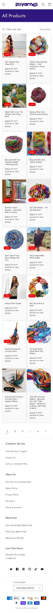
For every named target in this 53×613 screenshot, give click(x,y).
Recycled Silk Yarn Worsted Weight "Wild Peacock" (12, 162)
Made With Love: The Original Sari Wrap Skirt (14, 114)
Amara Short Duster (13, 303)
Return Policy (12, 488)
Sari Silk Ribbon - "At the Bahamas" (38, 208)
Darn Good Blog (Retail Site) (19, 525)
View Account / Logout (16, 451)
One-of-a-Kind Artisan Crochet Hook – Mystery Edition (14, 399)
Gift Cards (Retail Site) (16, 531)
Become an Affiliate (14, 538)
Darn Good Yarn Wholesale (29, 608)
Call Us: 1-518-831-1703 (16, 464)
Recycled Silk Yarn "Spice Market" (37, 161)
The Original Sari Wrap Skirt (12, 63)
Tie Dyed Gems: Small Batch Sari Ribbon (36, 351)
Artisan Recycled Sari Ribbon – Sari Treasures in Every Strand (38, 65)
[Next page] (46, 431)
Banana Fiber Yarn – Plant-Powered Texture (39, 113)
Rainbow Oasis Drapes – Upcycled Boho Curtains (13, 209)
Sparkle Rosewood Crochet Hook (12, 350)
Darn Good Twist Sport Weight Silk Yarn (12, 257)
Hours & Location (14, 507)
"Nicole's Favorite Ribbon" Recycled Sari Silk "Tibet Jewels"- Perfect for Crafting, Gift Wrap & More (38, 402)
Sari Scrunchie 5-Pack (37, 304)
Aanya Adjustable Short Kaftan (37, 256)
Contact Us (11, 457)
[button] (3, 4)
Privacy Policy (12, 494)
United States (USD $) (25, 588)
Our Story (10, 501)
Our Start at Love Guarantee (18, 481)
